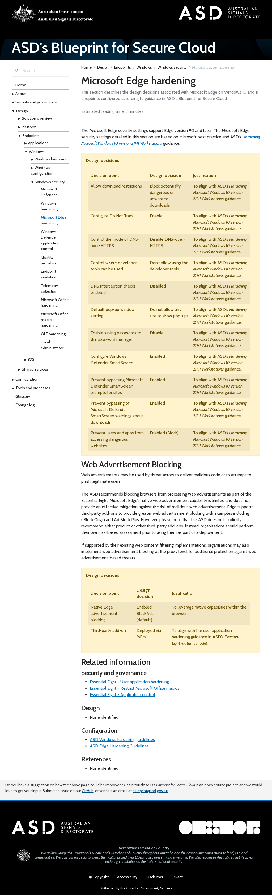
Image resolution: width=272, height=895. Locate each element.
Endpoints (31, 135)
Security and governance (36, 102)
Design (22, 111)
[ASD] (52, 13)
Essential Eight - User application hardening (129, 681)
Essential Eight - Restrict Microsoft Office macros (134, 688)
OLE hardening (53, 333)
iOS (31, 359)
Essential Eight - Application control (122, 694)
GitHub (88, 790)
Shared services (35, 369)
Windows (37, 151)
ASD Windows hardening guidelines (122, 739)
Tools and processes (32, 387)
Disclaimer (154, 877)
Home (20, 84)
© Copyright (99, 877)
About (20, 93)
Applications (38, 142)
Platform (29, 126)
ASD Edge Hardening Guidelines (119, 745)
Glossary (22, 396)
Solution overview (37, 118)
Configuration (27, 379)
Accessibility (127, 877)
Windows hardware (50, 159)
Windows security (50, 182)
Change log (25, 404)
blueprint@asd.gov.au (150, 790)
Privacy (177, 877)
